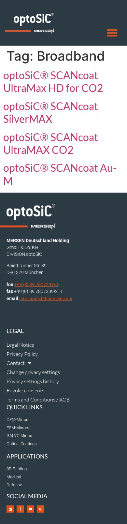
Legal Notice (20, 345)
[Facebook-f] (20, 509)
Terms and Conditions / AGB (38, 399)
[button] (112, 33)
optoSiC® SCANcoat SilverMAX (50, 112)
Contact (16, 363)
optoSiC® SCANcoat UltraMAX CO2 (50, 143)
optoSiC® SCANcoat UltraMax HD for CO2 (53, 81)
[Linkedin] (10, 509)
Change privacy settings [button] (33, 372)
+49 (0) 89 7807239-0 (36, 284)
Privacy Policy (22, 354)
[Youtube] (30, 509)
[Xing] (40, 509)
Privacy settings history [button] (33, 381)
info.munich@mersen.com (45, 298)
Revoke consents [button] (25, 390)
